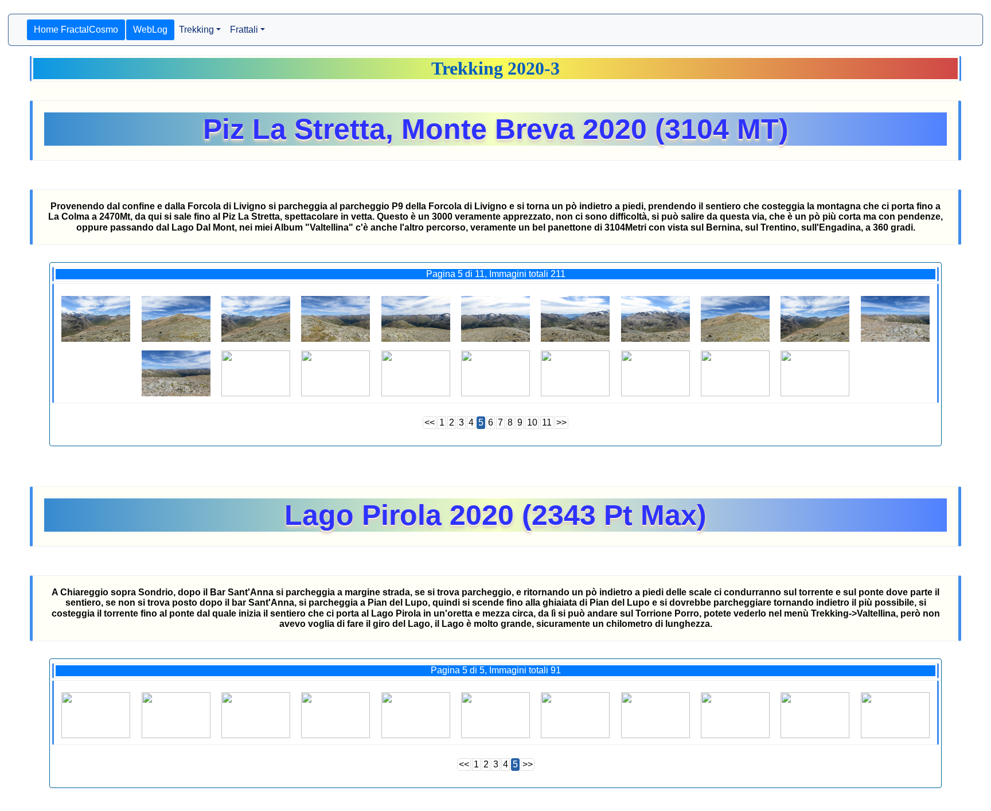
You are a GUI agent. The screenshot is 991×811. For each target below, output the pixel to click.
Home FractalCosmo (76, 29)
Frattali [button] (244, 29)
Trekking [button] (196, 29)
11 (547, 422)
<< (429, 422)
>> (561, 422)
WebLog (150, 29)
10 (532, 422)
